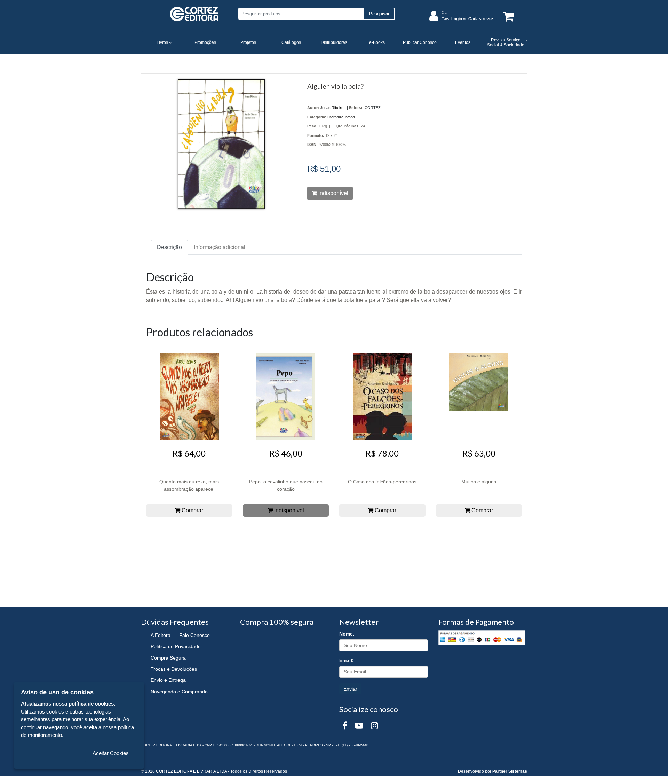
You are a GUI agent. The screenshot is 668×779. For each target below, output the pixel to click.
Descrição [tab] (169, 247)
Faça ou (467, 19)
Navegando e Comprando (179, 691)
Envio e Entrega (168, 680)
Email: (346, 660)
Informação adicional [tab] (219, 247)
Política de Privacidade (176, 646)
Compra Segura (168, 658)
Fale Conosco (194, 635)
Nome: (347, 634)
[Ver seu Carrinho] (507, 16)
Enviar (350, 689)
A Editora (160, 635)
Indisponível (332, 193)
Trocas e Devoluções (174, 669)
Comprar (191, 510)
